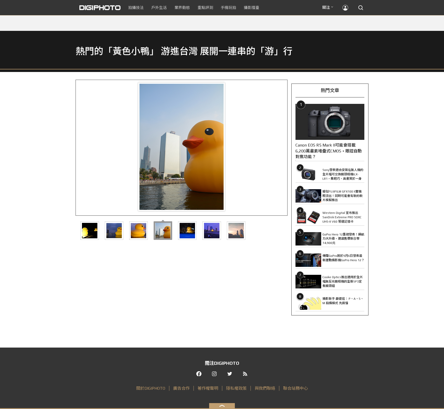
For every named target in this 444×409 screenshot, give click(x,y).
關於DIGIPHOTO (150, 388)
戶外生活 (159, 7)
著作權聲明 (208, 388)
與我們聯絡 (265, 388)
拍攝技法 (136, 7)
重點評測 (205, 7)
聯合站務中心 (295, 388)
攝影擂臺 (251, 7)
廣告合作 (181, 388)
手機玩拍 (228, 7)
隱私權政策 (236, 388)
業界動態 (182, 7)
